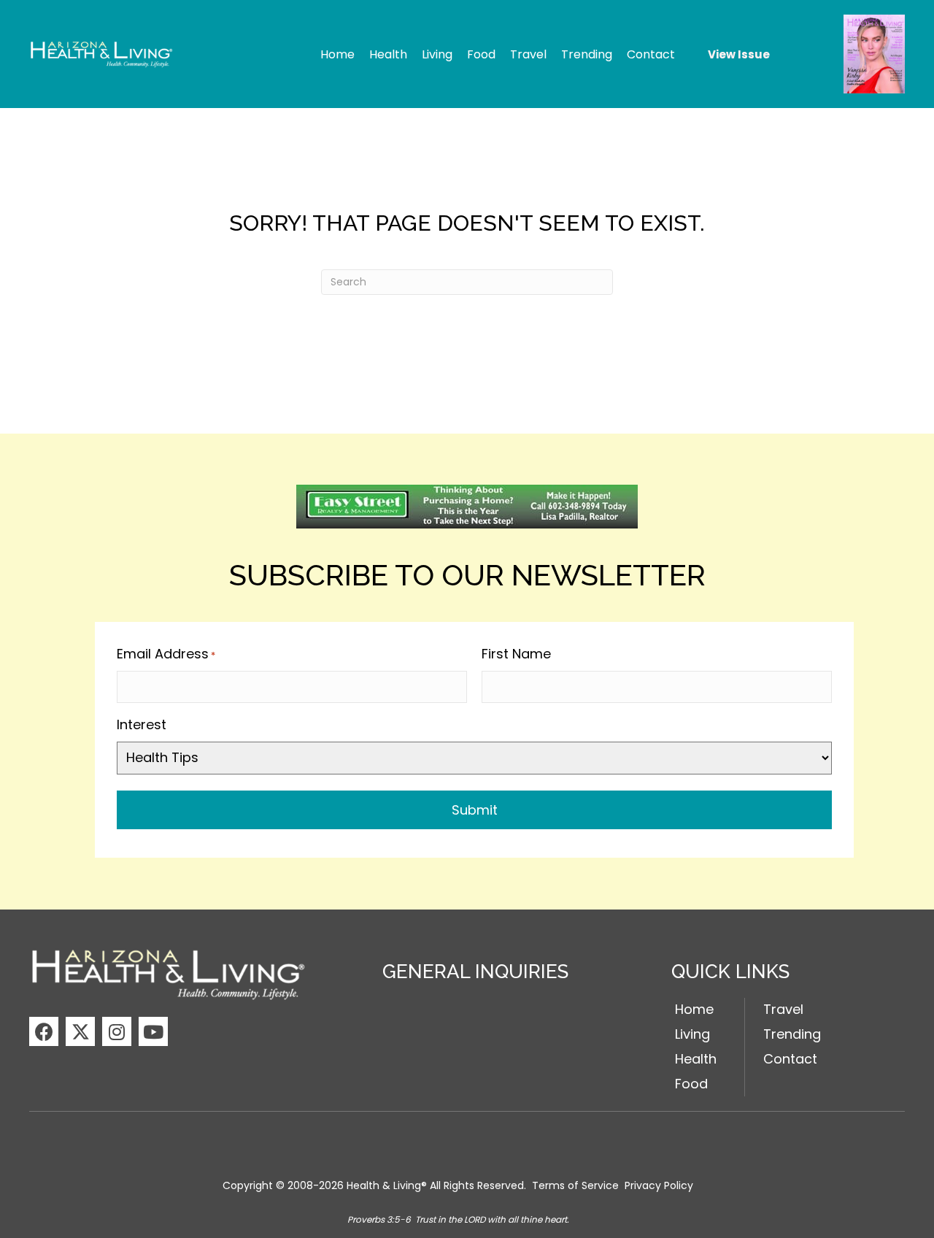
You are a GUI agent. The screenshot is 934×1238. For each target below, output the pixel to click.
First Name (516, 654)
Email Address (166, 654)
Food (691, 1083)
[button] (43, 1031)
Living (692, 1034)
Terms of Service (575, 1185)
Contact (790, 1059)
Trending (792, 1034)
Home (694, 1009)
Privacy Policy (659, 1185)
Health (696, 1059)
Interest (141, 724)
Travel (783, 1009)
